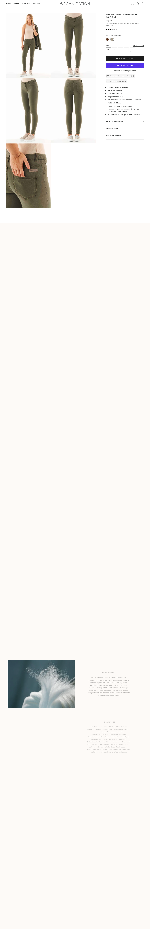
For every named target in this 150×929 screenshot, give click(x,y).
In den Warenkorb (125, 58)
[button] (110, 30)
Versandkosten (118, 23)
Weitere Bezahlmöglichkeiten (125, 71)
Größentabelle (138, 45)
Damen (8, 4)
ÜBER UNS (36, 4)
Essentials (26, 4)
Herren (16, 4)
